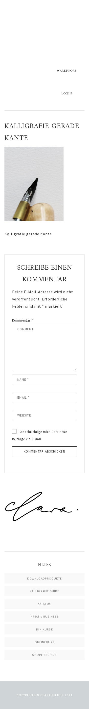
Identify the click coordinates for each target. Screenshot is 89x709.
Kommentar (22, 320)
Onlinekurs (45, 642)
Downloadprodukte (44, 578)
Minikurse (44, 629)
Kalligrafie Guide (44, 591)
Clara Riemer (44, 36)
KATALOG (44, 604)
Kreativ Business (44, 616)
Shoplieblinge (44, 655)
